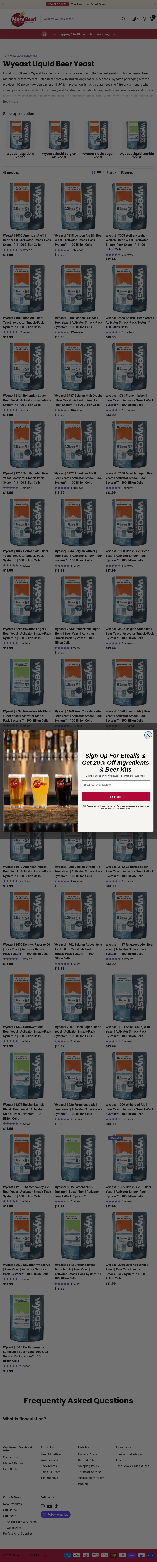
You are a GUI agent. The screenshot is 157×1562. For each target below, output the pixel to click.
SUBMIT (116, 796)
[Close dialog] (148, 735)
